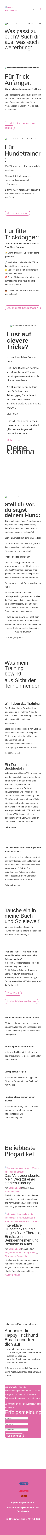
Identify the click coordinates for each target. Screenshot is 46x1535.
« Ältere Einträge (12, 1275)
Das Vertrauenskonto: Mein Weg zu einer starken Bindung (22, 1179)
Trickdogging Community (16, 1256)
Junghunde (10, 1252)
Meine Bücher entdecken (21, 1001)
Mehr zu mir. (14, 440)
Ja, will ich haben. (17, 213)
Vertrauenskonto (12, 1192)
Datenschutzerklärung (15, 1398)
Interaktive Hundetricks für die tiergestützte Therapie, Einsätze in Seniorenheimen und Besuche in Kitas (23, 1234)
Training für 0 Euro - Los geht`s (20, 125)
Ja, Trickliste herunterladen (22, 307)
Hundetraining (22, 1252)
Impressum (16, 1503)
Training (33, 1252)
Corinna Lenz (14, 1188)
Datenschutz (29, 1503)
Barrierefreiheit (14, 1508)
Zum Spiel (13, 993)
